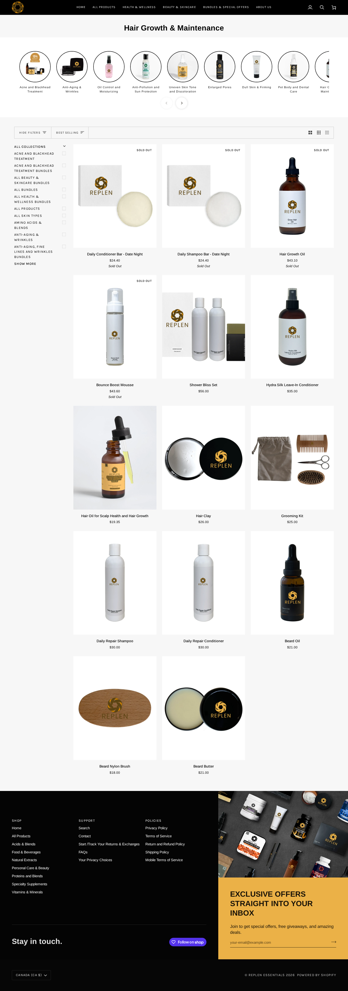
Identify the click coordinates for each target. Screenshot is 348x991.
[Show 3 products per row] (319, 132)
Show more (25, 264)
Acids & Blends (24, 844)
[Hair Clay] (203, 457)
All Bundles (26, 190)
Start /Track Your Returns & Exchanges (109, 844)
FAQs (83, 852)
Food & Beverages (26, 852)
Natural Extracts (24, 860)
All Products (27, 209)
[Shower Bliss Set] (203, 327)
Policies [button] (153, 821)
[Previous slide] (166, 103)
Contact (85, 836)
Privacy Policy (156, 828)
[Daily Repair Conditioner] (203, 583)
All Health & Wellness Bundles (32, 199)
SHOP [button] (17, 821)
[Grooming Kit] (292, 457)
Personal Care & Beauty (30, 868)
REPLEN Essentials (267, 975)
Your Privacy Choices (95, 860)
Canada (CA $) (29, 975)
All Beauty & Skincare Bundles (32, 180)
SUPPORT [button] (87, 821)
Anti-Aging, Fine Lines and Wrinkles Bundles (33, 252)
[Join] (332, 942)
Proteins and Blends (27, 876)
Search (84, 828)
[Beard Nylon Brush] (114, 708)
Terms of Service (158, 836)
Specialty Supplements (29, 884)
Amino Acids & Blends (28, 225)
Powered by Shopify (316, 975)
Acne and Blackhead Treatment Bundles (34, 168)
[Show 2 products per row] (310, 132)
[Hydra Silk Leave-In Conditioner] (292, 327)
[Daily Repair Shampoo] (114, 583)
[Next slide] (181, 103)
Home (16, 828)
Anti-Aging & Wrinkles (26, 237)
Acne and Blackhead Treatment (34, 156)
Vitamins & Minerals (27, 892)
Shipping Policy (157, 852)
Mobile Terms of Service (164, 860)
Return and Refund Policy (165, 844)
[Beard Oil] (292, 583)
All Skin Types (28, 216)
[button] (139, 7)
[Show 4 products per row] (328, 132)
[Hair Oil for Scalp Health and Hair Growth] (114, 457)
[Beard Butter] (203, 708)
